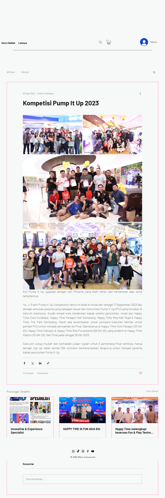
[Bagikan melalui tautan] (48, 363)
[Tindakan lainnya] (140, 93)
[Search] (100, 42)
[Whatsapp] (73, 451)
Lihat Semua (152, 391)
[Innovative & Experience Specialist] (30, 410)
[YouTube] (92, 451)
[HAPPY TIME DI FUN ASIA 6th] (82, 410)
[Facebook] (87, 451)
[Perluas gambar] (52, 134)
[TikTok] (78, 451)
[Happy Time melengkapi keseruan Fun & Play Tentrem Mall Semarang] (135, 410)
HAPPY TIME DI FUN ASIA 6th (81, 429)
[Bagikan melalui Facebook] (24, 363)
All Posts (11, 72)
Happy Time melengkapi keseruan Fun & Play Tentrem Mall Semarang (134, 430)
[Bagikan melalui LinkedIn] (40, 363)
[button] (109, 42)
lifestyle (25, 72)
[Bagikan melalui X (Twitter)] (32, 363)
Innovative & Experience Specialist (27, 430)
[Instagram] (83, 451)
